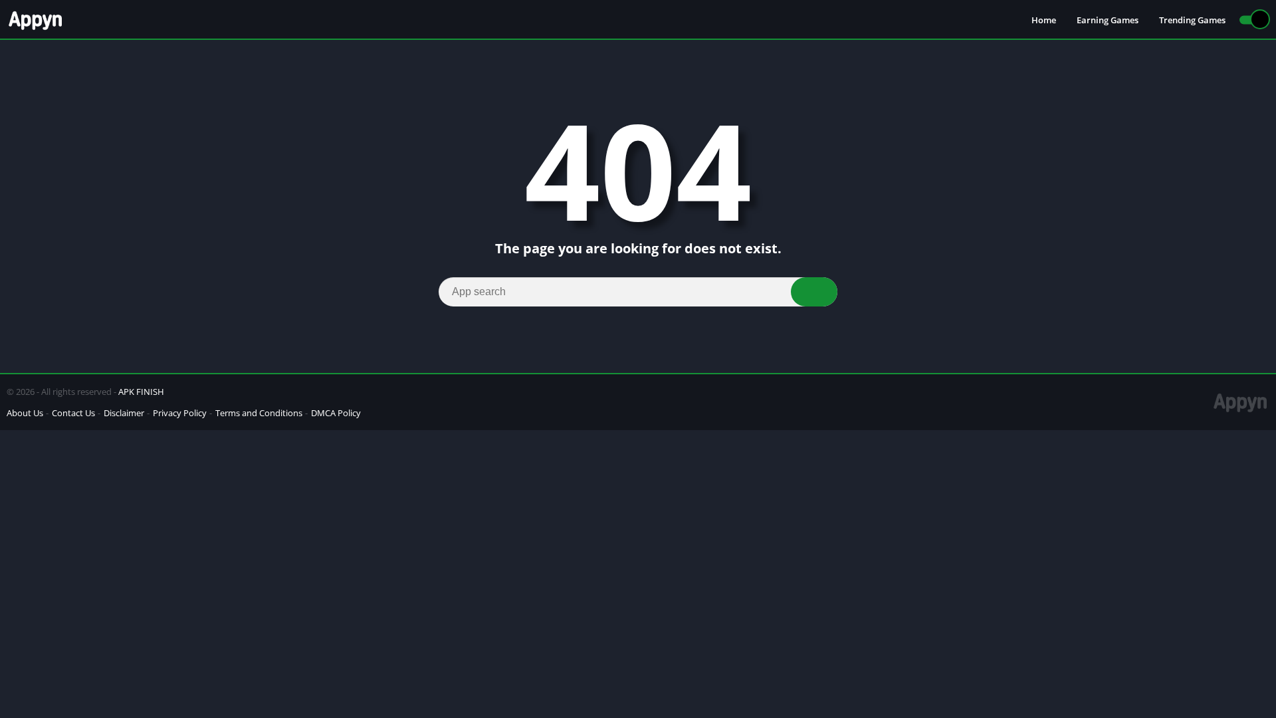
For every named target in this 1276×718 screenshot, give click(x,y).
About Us (25, 413)
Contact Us (73, 413)
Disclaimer (124, 413)
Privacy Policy (180, 413)
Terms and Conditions (258, 413)
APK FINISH (141, 392)
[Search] (814, 291)
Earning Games (1107, 20)
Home (1043, 20)
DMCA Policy (336, 413)
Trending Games (1192, 20)
